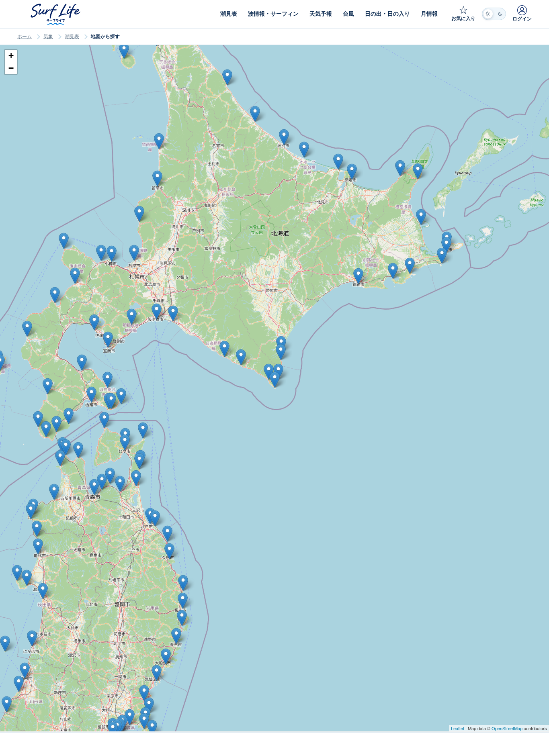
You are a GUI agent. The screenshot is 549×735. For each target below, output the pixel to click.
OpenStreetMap (507, 728)
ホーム (24, 36)
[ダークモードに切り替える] (494, 14)
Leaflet (457, 728)
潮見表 (72, 36)
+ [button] (11, 56)
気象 (48, 36)
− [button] (11, 68)
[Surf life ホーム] (56, 14)
